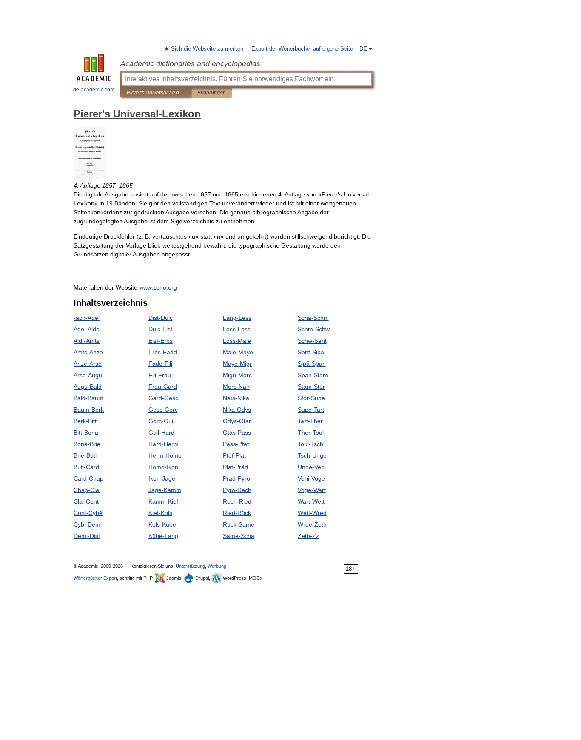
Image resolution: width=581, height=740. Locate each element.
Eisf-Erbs (160, 340)
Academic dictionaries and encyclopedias (190, 64)
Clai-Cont (86, 501)
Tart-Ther (310, 421)
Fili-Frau (159, 375)
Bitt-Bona (86, 432)
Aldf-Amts (87, 340)
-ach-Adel (87, 317)
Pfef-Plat (234, 455)
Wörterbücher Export (95, 578)
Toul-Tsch (310, 444)
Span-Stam (313, 375)
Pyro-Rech (237, 490)
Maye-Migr (237, 363)
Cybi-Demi (88, 524)
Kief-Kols (160, 512)
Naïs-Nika (236, 398)
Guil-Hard (161, 432)
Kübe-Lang (163, 535)
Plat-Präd (235, 467)
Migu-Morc (237, 375)
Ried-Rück (237, 512)
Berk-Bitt (85, 421)
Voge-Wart (312, 490)
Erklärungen (211, 93)
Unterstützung (190, 566)
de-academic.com (93, 90)
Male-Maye (238, 352)
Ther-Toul (311, 432)
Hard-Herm (163, 444)
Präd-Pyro (236, 478)
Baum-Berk (89, 409)
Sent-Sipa (311, 352)
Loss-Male (237, 340)
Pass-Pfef (236, 444)
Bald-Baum (88, 398)
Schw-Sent (312, 340)
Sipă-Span (312, 363)
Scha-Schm (313, 317)
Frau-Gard (162, 386)
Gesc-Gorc (163, 409)
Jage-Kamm (164, 490)
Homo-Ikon (163, 467)
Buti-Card (86, 467)
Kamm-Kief (163, 501)
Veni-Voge (311, 478)
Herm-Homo (165, 455)
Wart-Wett (311, 501)
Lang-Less (237, 317)
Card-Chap (88, 478)
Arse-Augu (88, 375)
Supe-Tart (311, 409)
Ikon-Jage (161, 478)
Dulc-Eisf (160, 329)
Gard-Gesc (163, 398)
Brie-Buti (85, 455)
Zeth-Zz (308, 535)
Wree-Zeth (312, 524)
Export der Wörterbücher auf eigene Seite (302, 49)
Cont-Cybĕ (88, 512)
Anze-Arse (88, 363)
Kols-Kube (162, 524)
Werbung (217, 566)
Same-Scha (238, 535)
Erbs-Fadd (162, 352)
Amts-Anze (88, 352)
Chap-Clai (87, 490)
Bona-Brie (87, 444)
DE (363, 49)
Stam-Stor (311, 386)
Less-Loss (237, 329)
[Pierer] (90, 176)
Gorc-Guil (161, 421)
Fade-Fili (160, 363)
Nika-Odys (237, 409)
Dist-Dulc (160, 317)
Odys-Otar (237, 421)
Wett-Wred (312, 512)
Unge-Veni (312, 467)
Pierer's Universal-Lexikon (155, 93)
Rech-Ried (237, 501)
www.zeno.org (158, 287)
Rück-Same (238, 524)
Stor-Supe (311, 398)
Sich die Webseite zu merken (207, 49)
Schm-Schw (314, 329)
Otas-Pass (237, 432)
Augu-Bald (88, 386)
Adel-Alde (87, 329)
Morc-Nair (236, 386)
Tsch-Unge (312, 455)
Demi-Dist (87, 535)
